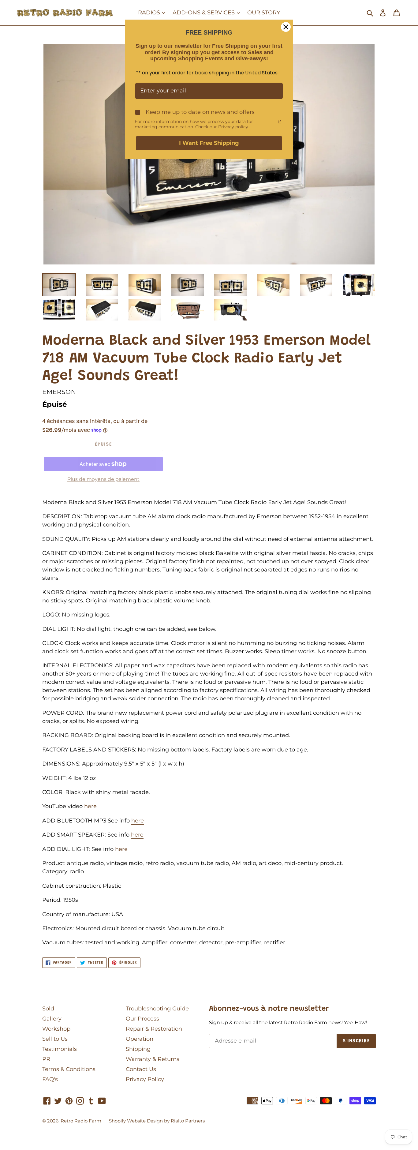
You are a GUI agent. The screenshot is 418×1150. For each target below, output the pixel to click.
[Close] (285, 27)
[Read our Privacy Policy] (279, 121)
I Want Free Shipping (209, 143)
